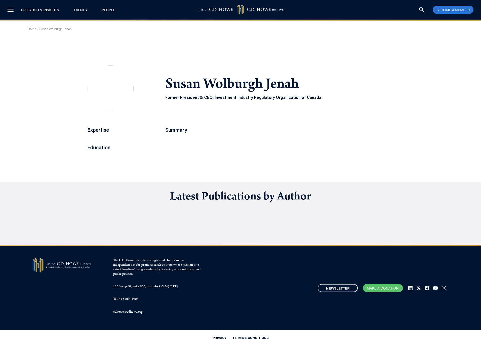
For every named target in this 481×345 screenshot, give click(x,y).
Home (32, 29)
